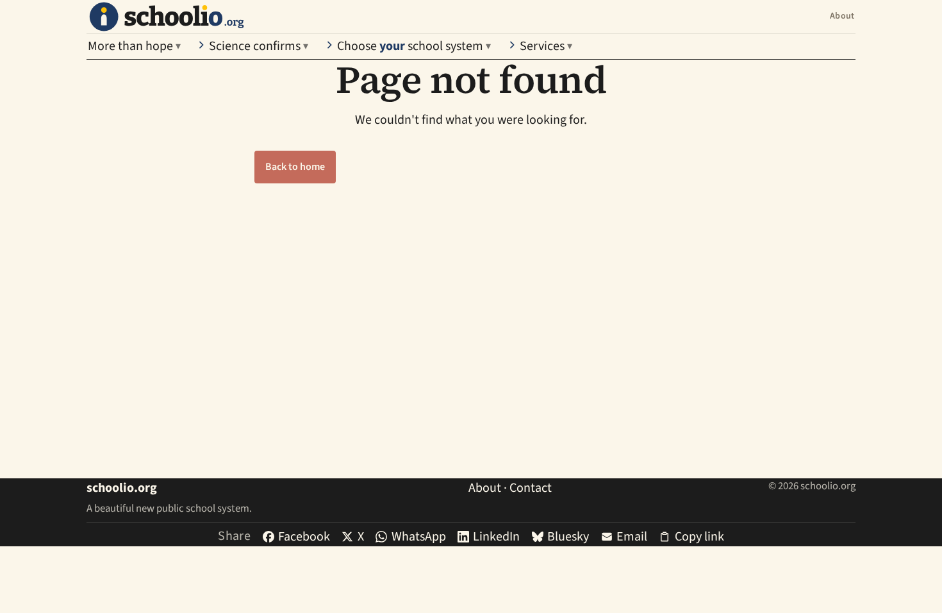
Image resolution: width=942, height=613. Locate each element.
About (842, 16)
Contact (530, 488)
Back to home (295, 167)
